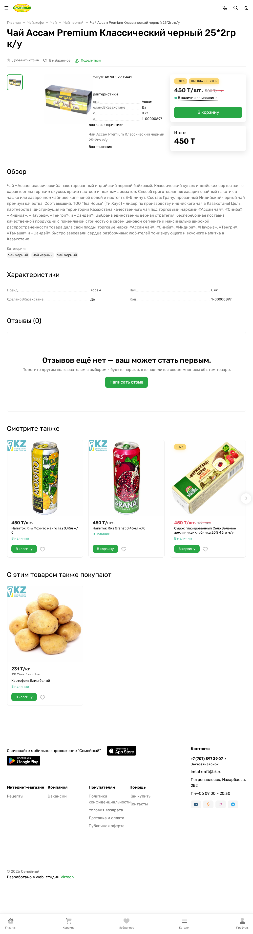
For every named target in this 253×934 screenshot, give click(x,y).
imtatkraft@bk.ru (206, 771)
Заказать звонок (205, 764)
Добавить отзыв (25, 60)
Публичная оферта (107, 825)
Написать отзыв (126, 382)
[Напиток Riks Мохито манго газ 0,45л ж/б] (45, 478)
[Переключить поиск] (235, 8)
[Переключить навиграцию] (6, 8)
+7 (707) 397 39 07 (207, 758)
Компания (57, 787)
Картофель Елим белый (30, 681)
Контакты (138, 804)
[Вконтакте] (196, 804)
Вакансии (57, 796)
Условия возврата (106, 810)
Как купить (139, 796)
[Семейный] (22, 7)
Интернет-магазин (25, 787)
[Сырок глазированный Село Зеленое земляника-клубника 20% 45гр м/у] (208, 478)
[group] (68, 99)
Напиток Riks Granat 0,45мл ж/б (119, 528)
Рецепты (15, 796)
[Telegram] (233, 804)
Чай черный (18, 255)
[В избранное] (42, 549)
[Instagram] (220, 804)
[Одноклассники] (208, 804)
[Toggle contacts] (224, 8)
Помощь (137, 787)
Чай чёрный (43, 255)
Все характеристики (106, 125)
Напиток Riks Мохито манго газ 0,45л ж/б (44, 530)
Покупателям (102, 787)
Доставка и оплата (106, 818)
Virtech (67, 877)
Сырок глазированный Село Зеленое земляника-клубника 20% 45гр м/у (205, 530)
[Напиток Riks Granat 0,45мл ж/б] (126, 478)
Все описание (100, 147)
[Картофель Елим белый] (45, 623)
